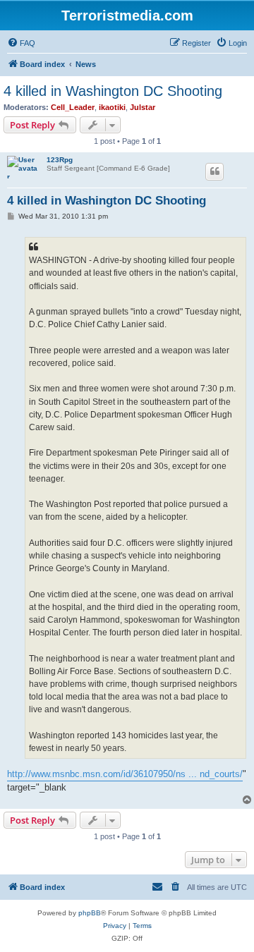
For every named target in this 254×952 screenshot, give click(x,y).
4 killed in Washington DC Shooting (113, 91)
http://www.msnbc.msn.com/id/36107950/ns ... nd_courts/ (125, 774)
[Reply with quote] (214, 171)
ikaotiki (112, 107)
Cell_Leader (73, 107)
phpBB (89, 913)
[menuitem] (21, 43)
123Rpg (60, 160)
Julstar (142, 107)
